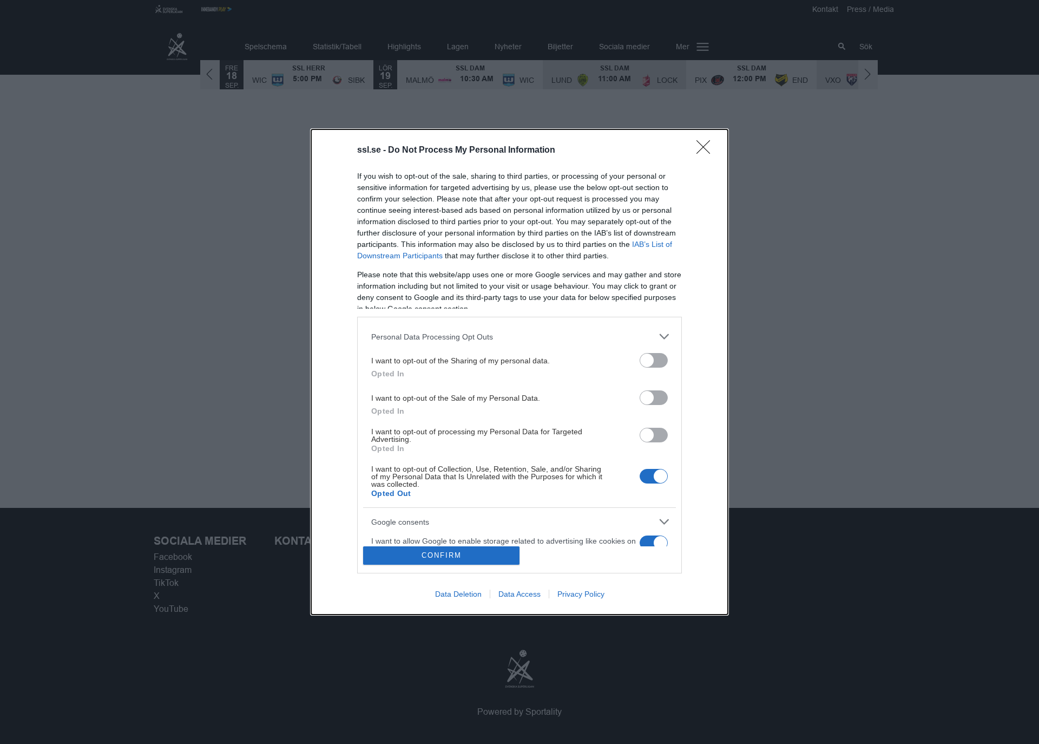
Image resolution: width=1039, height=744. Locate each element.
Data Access (519, 594)
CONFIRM (442, 555)
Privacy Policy (580, 594)
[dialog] (519, 371)
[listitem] (519, 336)
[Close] (706, 150)
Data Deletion (458, 594)
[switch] (654, 360)
